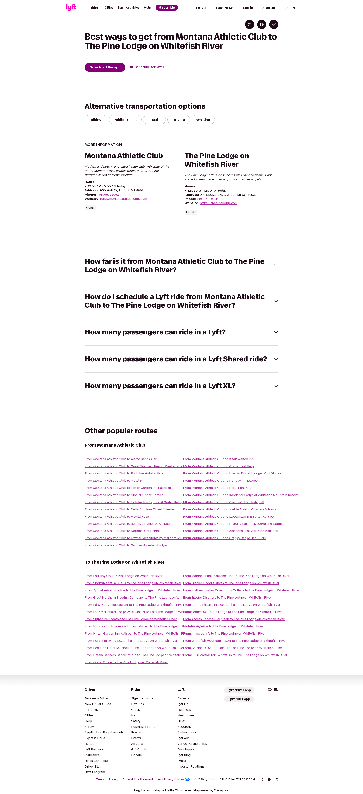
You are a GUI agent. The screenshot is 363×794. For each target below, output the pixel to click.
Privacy (113, 779)
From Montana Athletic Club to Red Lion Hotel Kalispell (125, 473)
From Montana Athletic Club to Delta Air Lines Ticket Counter (130, 509)
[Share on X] (249, 24)
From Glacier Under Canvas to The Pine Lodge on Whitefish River (231, 583)
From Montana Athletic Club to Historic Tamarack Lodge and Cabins (233, 524)
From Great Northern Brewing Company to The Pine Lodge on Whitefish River (142, 597)
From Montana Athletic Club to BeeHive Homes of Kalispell (128, 524)
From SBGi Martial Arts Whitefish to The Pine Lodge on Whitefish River (235, 655)
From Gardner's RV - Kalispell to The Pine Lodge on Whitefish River (232, 648)
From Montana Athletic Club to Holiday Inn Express (221, 480)
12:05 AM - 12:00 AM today (207, 191)
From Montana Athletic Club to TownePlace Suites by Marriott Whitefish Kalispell (145, 538)
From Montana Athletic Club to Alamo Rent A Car (121, 459)
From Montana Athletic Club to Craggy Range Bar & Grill (224, 538)
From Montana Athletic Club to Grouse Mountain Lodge (126, 545)
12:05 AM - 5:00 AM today (107, 186)
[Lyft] (71, 8)
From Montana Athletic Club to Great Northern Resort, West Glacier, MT (137, 466)
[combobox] (289, 7)
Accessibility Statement (138, 779)
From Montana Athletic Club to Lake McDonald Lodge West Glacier (232, 473)
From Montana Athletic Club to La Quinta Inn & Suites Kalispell (229, 516)
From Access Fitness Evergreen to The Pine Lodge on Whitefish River (234, 619)
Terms (100, 779)
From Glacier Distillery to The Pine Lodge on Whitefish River (227, 597)
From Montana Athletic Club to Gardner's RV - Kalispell (223, 502)
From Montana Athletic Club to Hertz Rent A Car (218, 488)
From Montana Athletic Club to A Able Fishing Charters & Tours (229, 509)
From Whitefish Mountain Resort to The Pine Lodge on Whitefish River (235, 640)
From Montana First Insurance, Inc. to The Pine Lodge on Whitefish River (236, 576)
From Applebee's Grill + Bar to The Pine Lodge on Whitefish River (133, 590)
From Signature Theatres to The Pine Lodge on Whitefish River (131, 619)
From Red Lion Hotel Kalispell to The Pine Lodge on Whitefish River (134, 648)
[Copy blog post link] (273, 24)
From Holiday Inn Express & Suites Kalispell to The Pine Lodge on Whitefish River (145, 626)
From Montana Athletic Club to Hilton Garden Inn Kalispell (128, 488)
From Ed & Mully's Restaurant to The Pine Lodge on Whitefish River (134, 605)
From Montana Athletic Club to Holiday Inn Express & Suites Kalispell (136, 502)
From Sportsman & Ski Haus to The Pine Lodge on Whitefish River (133, 583)
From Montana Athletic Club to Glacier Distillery (218, 466)
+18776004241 (208, 199)
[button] (181, 265)
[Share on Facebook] (261, 24)
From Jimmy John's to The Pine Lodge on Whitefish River (224, 633)
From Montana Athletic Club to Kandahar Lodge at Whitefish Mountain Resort (240, 495)
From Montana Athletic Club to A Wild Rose (117, 516)
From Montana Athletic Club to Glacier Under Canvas (124, 495)
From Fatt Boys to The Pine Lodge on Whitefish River (124, 576)
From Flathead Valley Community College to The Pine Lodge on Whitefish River (241, 590)
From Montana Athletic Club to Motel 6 (113, 480)
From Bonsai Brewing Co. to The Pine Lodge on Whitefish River (131, 640)
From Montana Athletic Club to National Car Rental (122, 531)
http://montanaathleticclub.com (123, 199)
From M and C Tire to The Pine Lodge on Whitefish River (126, 662)
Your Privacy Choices (171, 779)
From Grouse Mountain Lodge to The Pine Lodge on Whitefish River (233, 612)
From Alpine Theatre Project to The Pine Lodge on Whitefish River (231, 605)
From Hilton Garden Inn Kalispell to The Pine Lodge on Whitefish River (137, 633)
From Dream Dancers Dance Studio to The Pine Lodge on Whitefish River (138, 655)
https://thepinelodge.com (218, 203)
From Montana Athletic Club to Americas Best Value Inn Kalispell (230, 531)
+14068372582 (108, 194)
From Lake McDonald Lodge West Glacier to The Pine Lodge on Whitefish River (143, 612)
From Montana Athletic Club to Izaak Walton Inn (218, 459)
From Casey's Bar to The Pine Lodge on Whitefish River (223, 626)
